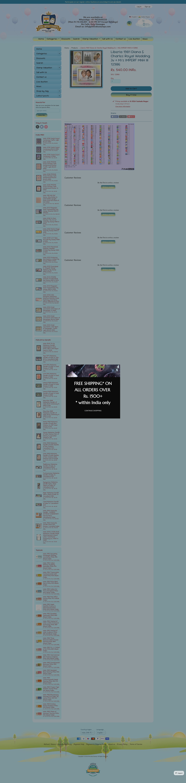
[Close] (117, 367)
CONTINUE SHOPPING (93, 411)
